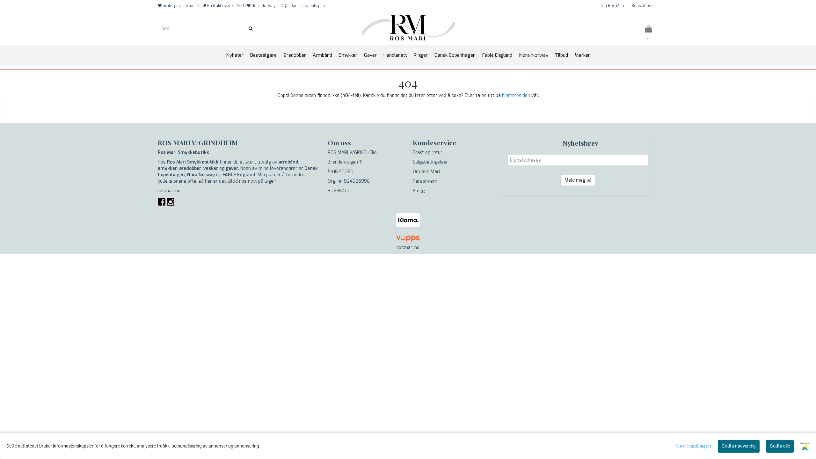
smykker (167, 168)
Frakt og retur (427, 152)
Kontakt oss (642, 5)
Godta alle (780, 445)
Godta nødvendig (739, 445)
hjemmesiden (516, 95)
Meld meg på (578, 180)
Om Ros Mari (612, 5)
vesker (210, 168)
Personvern (425, 181)
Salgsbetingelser (430, 162)
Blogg (419, 191)
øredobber (190, 168)
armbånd (288, 162)
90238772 (339, 191)
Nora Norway (201, 175)
